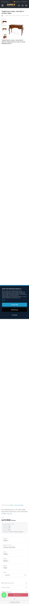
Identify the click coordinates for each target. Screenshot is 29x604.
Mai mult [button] (9, 513)
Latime (4, 551)
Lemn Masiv (6, 587)
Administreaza (14, 309)
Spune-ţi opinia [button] (19, 505)
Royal (9, 526)
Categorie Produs (7, 545)
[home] (2, 15)
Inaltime (5, 558)
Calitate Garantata (8, 583)
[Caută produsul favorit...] (22, 5)
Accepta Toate (14, 304)
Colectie (5, 565)
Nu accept (14, 315)
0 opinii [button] (11, 505)
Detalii (3, 300)
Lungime (5, 538)
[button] (4, 19)
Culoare (5, 572)
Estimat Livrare (7, 592)
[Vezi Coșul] (26, 5)
